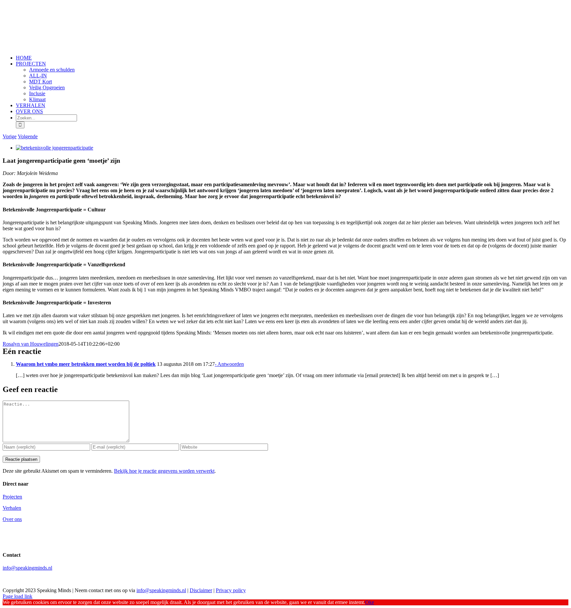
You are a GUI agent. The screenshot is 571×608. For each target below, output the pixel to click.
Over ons (12, 519)
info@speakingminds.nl (27, 568)
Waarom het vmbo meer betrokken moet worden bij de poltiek (86, 364)
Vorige (10, 136)
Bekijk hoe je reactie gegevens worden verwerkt (164, 471)
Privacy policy (231, 590)
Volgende (28, 136)
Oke (369, 602)
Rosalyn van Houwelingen (30, 344)
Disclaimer (201, 590)
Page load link (17, 596)
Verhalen (12, 508)
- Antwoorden (229, 364)
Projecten (12, 496)
